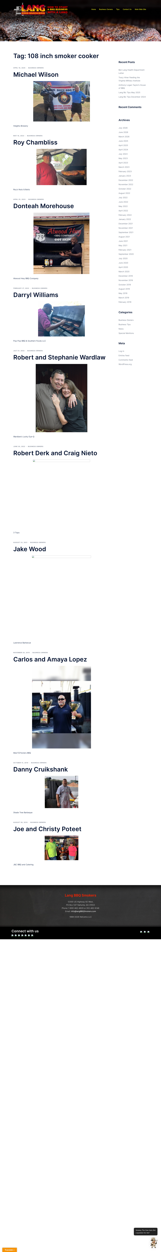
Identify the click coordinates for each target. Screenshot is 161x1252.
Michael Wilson (36, 74)
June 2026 (123, 132)
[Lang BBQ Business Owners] (41, 9)
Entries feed (124, 355)
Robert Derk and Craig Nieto (55, 453)
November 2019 (126, 280)
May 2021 (123, 245)
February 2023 (125, 171)
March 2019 (124, 297)
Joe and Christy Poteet (47, 829)
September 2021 (126, 232)
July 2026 (123, 128)
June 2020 (123, 263)
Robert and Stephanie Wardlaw (59, 357)
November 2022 (126, 184)
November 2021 (126, 228)
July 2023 (123, 154)
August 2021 (124, 237)
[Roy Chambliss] (61, 167)
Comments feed (126, 360)
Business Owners (106, 9)
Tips (118, 9)
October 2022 (125, 189)
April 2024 (123, 149)
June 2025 (123, 141)
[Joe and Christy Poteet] (61, 847)
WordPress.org (125, 364)
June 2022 (123, 202)
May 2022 (123, 206)
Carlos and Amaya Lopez (50, 659)
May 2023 (123, 158)
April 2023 (123, 163)
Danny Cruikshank (40, 769)
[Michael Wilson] (61, 101)
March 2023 (124, 167)
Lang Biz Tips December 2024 (132, 97)
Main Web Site (140, 9)
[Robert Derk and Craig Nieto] (61, 494)
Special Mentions (126, 333)
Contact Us (127, 9)
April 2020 (123, 267)
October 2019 (125, 284)
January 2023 (125, 176)
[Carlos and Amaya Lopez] (61, 707)
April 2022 (123, 210)
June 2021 (123, 241)
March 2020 (124, 271)
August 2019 (124, 289)
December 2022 (126, 180)
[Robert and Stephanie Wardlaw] (61, 398)
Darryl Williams (35, 295)
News (121, 329)
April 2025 (123, 145)
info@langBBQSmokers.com (83, 911)
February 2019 (125, 302)
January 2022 (125, 219)
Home (93, 9)
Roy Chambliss (35, 142)
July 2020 (123, 258)
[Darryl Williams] (61, 319)
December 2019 (126, 276)
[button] (153, 1242)
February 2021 (125, 250)
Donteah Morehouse (43, 206)
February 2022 (125, 215)
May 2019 (123, 293)
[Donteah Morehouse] (61, 243)
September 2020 (126, 254)
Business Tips (125, 324)
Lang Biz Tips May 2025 (129, 92)
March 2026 (124, 136)
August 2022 (124, 193)
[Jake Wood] (61, 597)
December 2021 (126, 223)
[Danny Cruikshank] (61, 792)
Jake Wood (29, 549)
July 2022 (123, 197)
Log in (121, 351)
